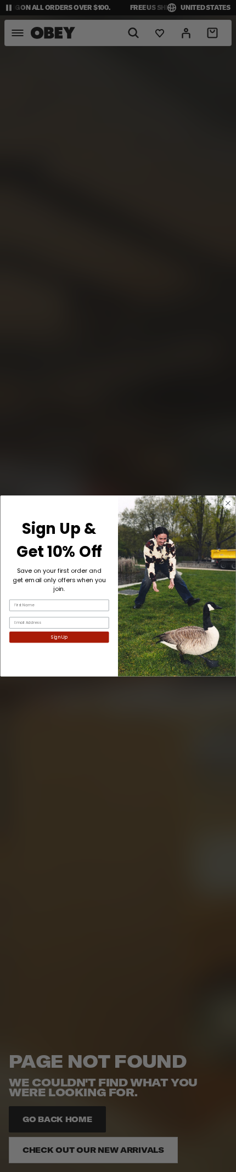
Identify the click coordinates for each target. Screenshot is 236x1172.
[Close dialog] (228, 503)
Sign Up (59, 637)
